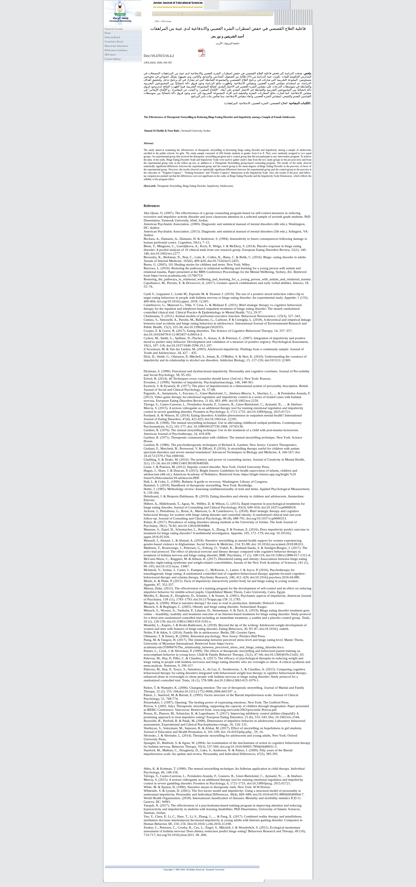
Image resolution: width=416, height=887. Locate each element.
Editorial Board (112, 37)
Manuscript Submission (116, 46)
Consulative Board (114, 41)
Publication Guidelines (116, 50)
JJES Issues (110, 54)
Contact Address (113, 59)
